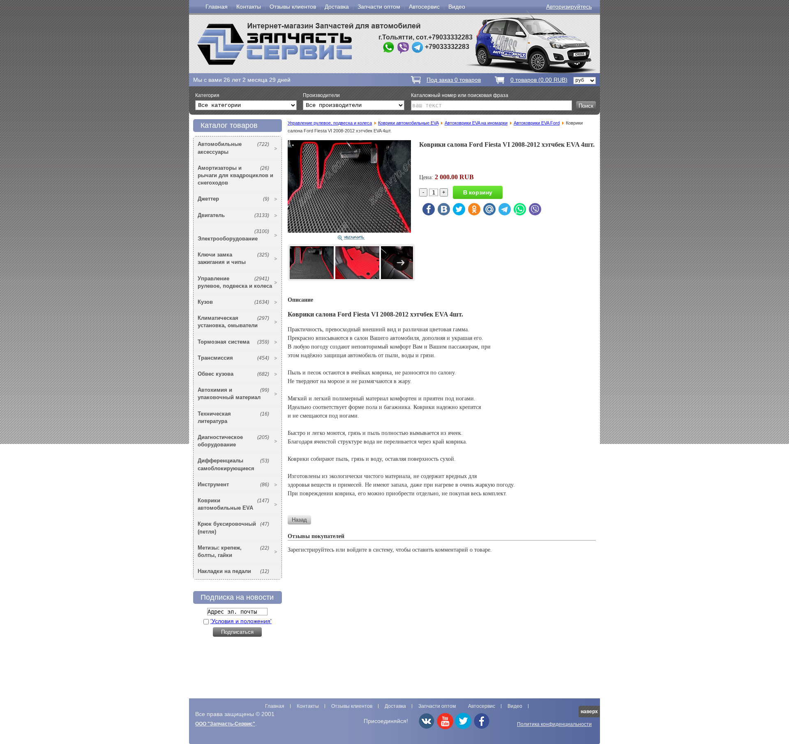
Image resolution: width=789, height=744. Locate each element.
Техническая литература (233, 417)
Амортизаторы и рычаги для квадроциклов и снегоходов (235, 175)
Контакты (248, 6)
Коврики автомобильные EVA (233, 504)
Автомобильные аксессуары (233, 148)
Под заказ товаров (454, 79)
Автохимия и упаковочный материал (233, 393)
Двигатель (233, 215)
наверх (589, 711)
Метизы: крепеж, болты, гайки (233, 551)
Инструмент (233, 484)
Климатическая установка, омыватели (233, 321)
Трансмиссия (233, 358)
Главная (216, 6)
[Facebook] (481, 727)
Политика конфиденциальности (554, 724)
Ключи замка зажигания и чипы (233, 258)
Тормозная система (233, 342)
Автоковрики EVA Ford (537, 122)
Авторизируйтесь (569, 6)
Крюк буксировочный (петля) (233, 527)
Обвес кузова (233, 374)
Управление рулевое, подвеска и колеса (235, 282)
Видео (456, 6)
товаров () (539, 79)
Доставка (337, 6)
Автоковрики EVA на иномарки (476, 122)
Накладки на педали (233, 571)
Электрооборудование (233, 235)
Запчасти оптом (379, 6)
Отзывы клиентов (293, 6)
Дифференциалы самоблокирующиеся (233, 464)
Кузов (233, 302)
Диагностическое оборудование (233, 441)
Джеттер (233, 199)
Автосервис (424, 6)
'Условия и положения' (241, 621)
